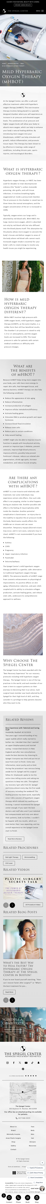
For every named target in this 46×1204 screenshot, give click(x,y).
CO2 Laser (9, 863)
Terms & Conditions (14, 1167)
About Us (13, 1127)
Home (4, 63)
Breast (13, 1130)
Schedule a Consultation (13, 1029)
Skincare (33, 1142)
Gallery (13, 1146)
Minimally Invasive (13, 1134)
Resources (32, 1146)
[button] (4, 1195)
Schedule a (15, 1021)
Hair (32, 1138)
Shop (37, 1202)
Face (32, 1127)
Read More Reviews (15, 839)
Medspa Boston (13, 63)
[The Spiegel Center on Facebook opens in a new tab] (13, 1062)
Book (27, 1202)
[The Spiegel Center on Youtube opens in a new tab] (26, 1062)
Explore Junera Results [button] (23, 5)
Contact (9, 1202)
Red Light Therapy (11, 857)
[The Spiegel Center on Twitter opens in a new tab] (19, 1062)
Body (22, 63)
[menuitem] (7, 1062)
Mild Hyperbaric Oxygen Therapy (13, 66)
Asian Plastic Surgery (13, 1138)
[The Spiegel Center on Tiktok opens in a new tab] (32, 1062)
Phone (18, 1202)
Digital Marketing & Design (25, 1173)
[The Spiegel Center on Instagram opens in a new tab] (7, 1062)
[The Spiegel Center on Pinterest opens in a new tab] (23, 1069)
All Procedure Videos (33, 905)
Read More (9, 992)
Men (32, 1134)
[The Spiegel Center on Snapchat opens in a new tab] (38, 1062)
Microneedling (29, 857)
